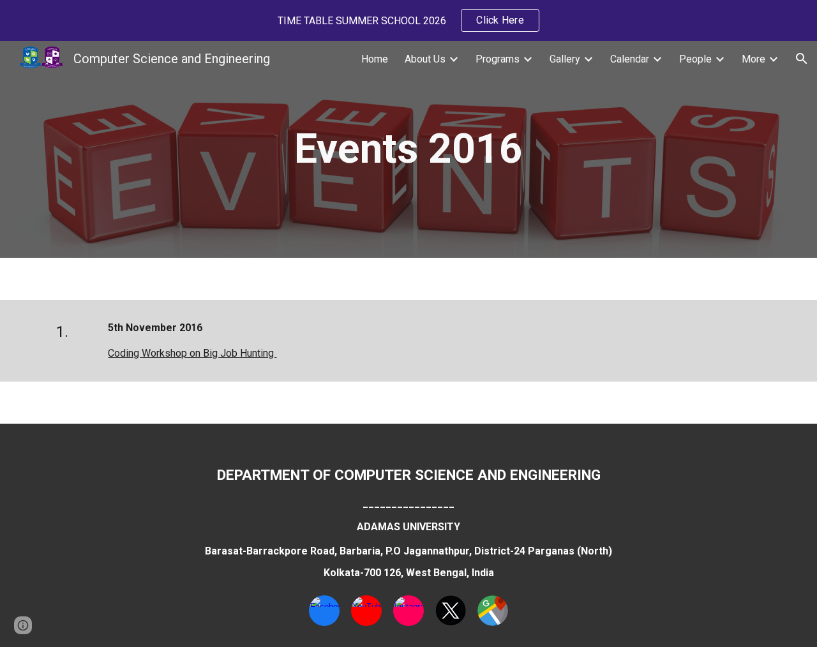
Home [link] (374, 59)
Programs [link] (498, 59)
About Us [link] (425, 59)
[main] (408, 149)
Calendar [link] (629, 59)
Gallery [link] (565, 59)
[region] (408, 20)
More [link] (753, 59)
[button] (801, 58)
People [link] (695, 59)
